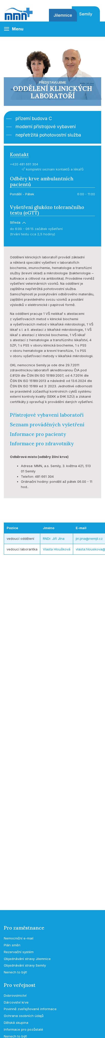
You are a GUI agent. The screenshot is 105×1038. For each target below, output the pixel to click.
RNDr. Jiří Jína (53, 538)
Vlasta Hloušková (56, 549)
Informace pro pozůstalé (23, 1029)
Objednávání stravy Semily (25, 965)
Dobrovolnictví (15, 995)
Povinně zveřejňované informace (30, 1009)
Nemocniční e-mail (18, 938)
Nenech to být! (15, 972)
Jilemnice (63, 15)
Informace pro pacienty (38, 434)
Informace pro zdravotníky (42, 443)
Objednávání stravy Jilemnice (27, 959)
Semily (85, 13)
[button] (13, 29)
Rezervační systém (19, 952)
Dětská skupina (16, 1023)
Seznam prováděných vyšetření (47, 424)
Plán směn (12, 945)
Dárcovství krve (16, 1002)
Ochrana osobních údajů (24, 1016)
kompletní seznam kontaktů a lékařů (54, 169)
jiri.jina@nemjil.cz (89, 538)
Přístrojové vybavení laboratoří (47, 415)
